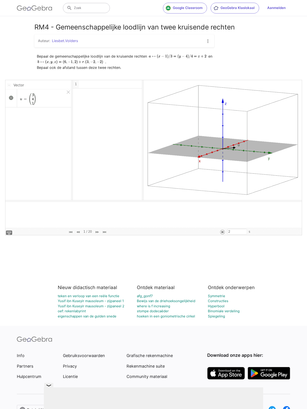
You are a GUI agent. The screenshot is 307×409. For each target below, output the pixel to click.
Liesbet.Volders (65, 40)
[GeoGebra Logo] (34, 8)
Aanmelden (276, 8)
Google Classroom (187, 8)
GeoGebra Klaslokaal (237, 8)
